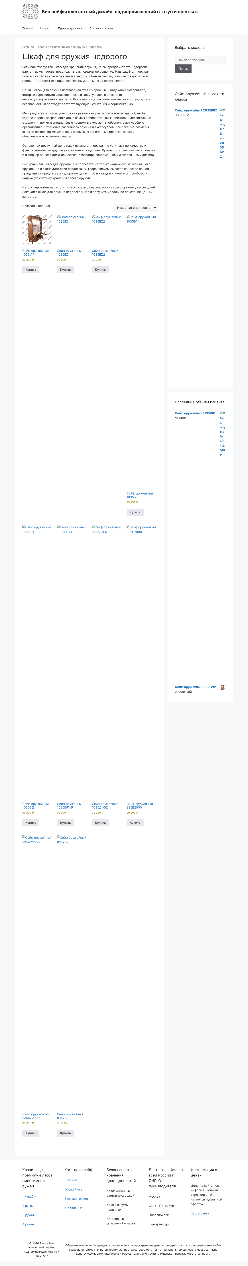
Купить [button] (30, 269)
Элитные (71, 1180)
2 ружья (28, 1206)
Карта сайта (200, 1213)
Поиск (183, 68)
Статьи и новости (101, 28)
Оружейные (73, 1189)
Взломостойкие (76, 1198)
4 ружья (28, 1224)
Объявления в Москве (17, 1263)
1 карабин (29, 1196)
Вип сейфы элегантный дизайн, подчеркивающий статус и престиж (120, 11)
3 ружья (28, 1215)
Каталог (45, 28)
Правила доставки (70, 28)
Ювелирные (73, 1208)
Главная (27, 28)
